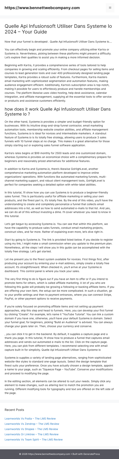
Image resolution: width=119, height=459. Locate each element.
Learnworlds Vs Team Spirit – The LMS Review (34, 439)
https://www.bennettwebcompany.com (42, 7)
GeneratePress (91, 454)
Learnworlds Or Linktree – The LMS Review (32, 434)
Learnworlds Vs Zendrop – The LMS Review (32, 423)
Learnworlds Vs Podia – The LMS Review (30, 418)
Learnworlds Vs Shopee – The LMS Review (31, 429)
